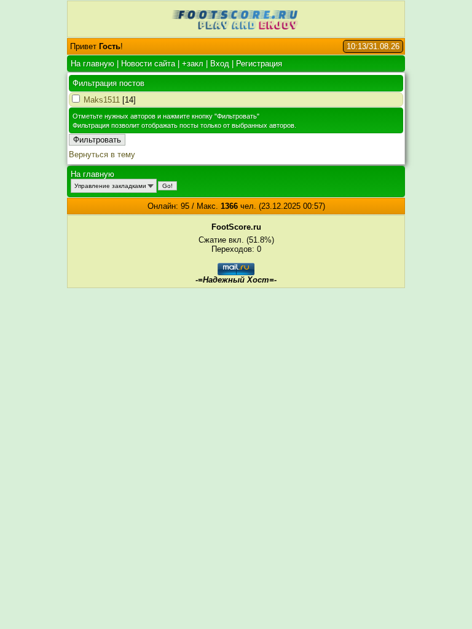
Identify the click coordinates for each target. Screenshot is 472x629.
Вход (219, 63)
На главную (92, 63)
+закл (192, 63)
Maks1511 (102, 99)
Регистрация (259, 63)
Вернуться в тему (102, 154)
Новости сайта (148, 63)
